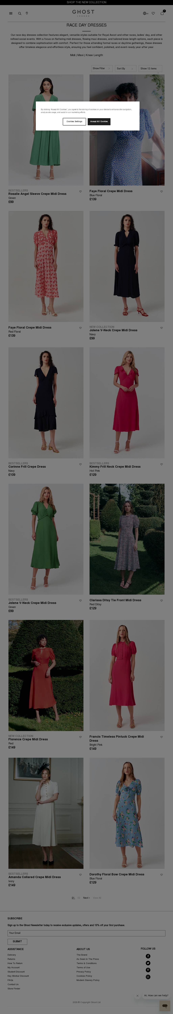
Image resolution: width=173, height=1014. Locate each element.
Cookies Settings (74, 122)
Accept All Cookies (99, 122)
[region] (88, 116)
